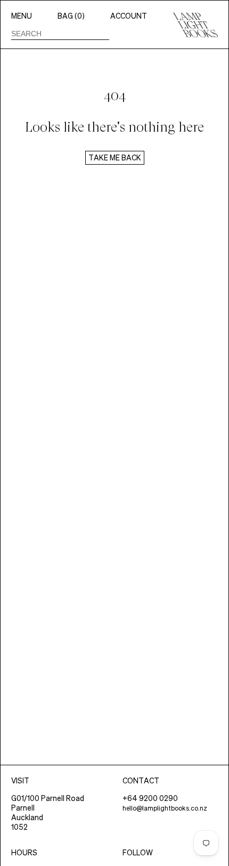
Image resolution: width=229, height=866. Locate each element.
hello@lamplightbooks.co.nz (164, 808)
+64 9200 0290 (150, 798)
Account (128, 16)
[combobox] (60, 33)
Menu (21, 16)
